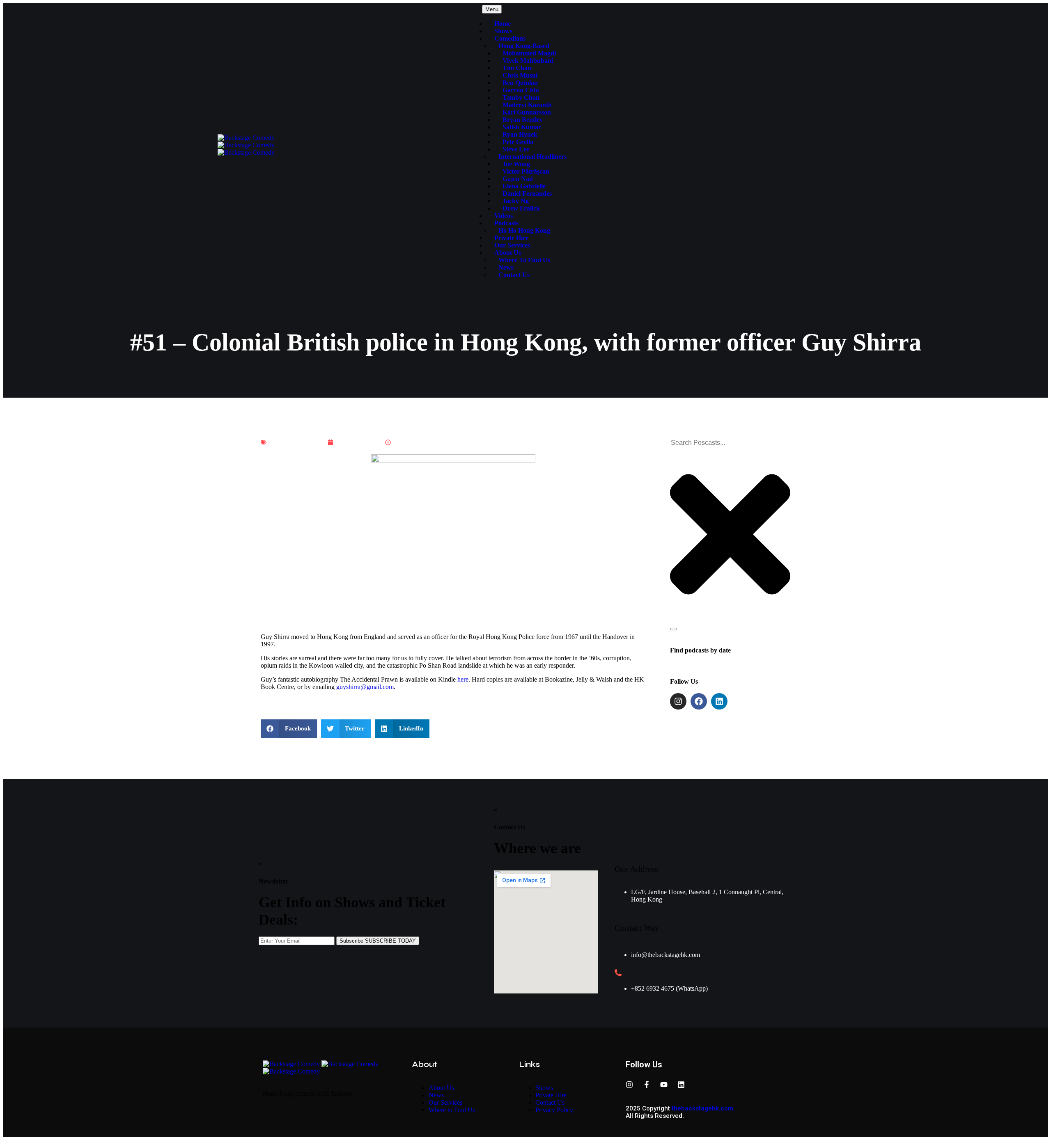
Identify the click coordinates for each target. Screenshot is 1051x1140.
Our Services (512, 245)
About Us (507, 252)
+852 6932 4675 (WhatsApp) (669, 988)
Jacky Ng (516, 200)
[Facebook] (699, 701)
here (462, 679)
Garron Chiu (521, 90)
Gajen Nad (518, 178)
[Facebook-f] (646, 1084)
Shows (503, 30)
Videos (503, 215)
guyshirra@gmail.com (365, 686)
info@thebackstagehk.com (665, 954)
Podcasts (506, 223)
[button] (289, 728)
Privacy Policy (554, 1109)
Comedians (510, 38)
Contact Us (514, 274)
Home (502, 23)
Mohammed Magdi (529, 53)
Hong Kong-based (523, 45)
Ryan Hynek (520, 134)
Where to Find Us (524, 259)
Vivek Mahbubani (528, 60)
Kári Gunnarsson (527, 112)
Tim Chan (517, 67)
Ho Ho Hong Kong (524, 230)
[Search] (673, 629)
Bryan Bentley (523, 119)
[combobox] (713, 443)
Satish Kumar (522, 127)
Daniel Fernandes (527, 193)
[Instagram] (678, 701)
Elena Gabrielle (524, 186)
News (506, 267)
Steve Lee (516, 149)
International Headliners (532, 156)
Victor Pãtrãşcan (526, 171)
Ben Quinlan (520, 82)
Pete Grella (518, 141)
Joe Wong (516, 163)
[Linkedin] (719, 701)
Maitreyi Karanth (527, 104)
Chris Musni (520, 75)
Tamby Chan (521, 97)
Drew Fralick (521, 208)
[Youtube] (664, 1084)
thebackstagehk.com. (703, 1108)
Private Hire (511, 237)
